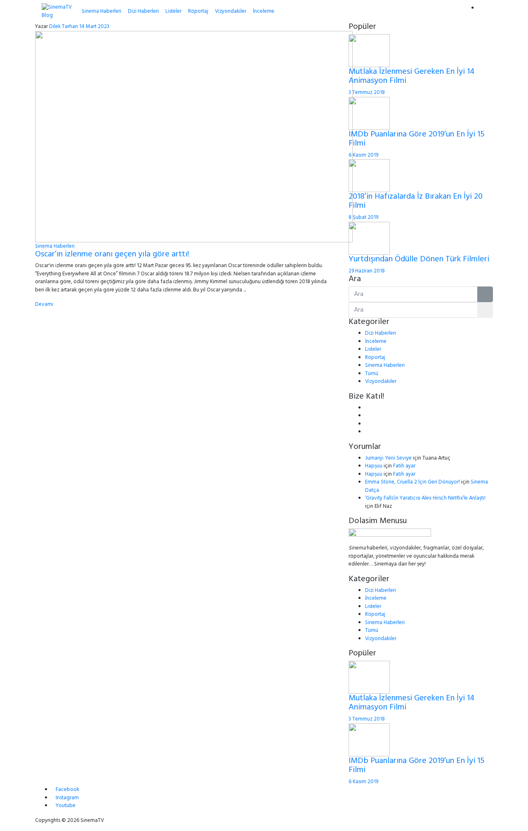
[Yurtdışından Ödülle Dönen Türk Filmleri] (369, 238)
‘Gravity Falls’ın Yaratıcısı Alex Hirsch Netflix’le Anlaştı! (425, 498)
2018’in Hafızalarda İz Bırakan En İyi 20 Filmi (416, 201)
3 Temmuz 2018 (367, 92)
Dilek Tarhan (63, 26)
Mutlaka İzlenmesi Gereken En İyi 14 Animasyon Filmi (411, 76)
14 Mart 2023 (94, 26)
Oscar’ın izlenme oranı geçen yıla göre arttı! (112, 254)
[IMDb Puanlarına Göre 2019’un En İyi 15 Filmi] (369, 113)
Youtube (65, 805)
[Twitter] (367, 415)
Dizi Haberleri (143, 11)
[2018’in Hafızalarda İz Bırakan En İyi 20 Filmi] (369, 175)
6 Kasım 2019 (363, 155)
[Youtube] (367, 424)
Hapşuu (373, 466)
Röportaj (198, 11)
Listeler (173, 11)
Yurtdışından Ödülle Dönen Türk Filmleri (419, 259)
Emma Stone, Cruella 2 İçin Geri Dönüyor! (412, 482)
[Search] (482, 8)
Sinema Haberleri (101, 11)
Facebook (67, 789)
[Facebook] (367, 408)
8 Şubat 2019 (363, 217)
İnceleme (263, 11)
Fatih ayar (404, 466)
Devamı (44, 304)
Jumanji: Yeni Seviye (388, 458)
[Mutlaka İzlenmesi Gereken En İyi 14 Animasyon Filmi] (369, 50)
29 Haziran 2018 (367, 271)
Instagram (67, 797)
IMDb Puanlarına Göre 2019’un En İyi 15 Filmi (417, 139)
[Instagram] (367, 431)
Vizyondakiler (230, 11)
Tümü (371, 373)
